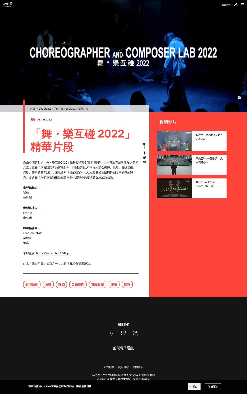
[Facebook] (111, 332)
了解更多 (213, 386)
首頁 (32, 108)
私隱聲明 (138, 367)
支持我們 (226, 4)
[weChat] (135, 332)
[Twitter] (123, 332)
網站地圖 (109, 367)
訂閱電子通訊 (123, 348)
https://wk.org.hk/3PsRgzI (53, 253)
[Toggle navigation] (242, 4)
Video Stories (44, 108)
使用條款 (123, 367)
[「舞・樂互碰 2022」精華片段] (123, 56)
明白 (195, 386)
